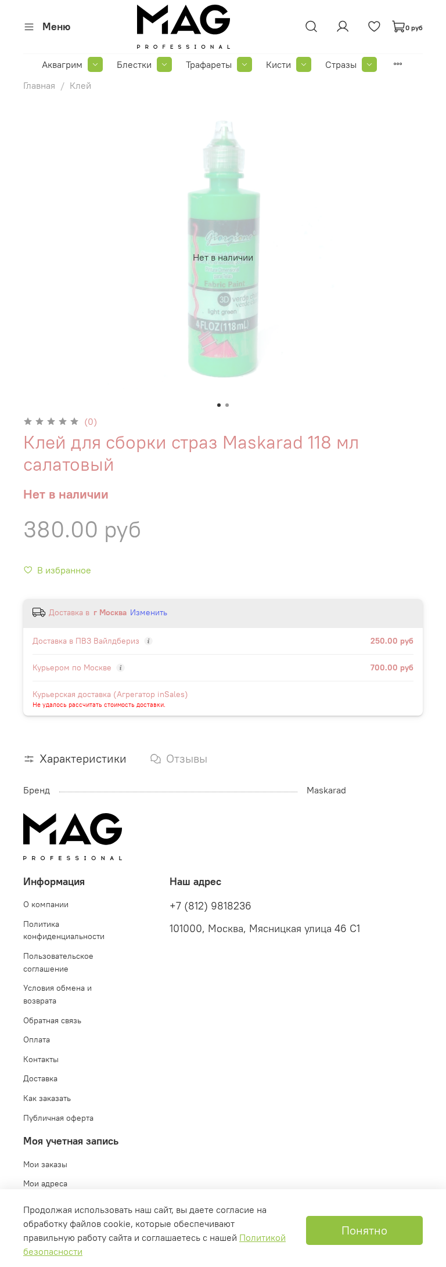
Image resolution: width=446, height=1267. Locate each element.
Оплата (36, 1039)
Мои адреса (45, 1183)
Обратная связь (52, 1020)
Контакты (41, 1059)
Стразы (341, 64)
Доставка (40, 1078)
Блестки (134, 64)
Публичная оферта (58, 1118)
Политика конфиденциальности (64, 930)
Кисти (278, 64)
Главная (39, 85)
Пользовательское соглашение (58, 962)
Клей (80, 85)
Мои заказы (45, 1164)
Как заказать (47, 1098)
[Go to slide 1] (219, 405)
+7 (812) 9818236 (210, 906)
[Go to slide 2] (227, 405)
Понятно (364, 1230)
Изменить (148, 612)
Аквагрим (62, 64)
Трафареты (209, 64)
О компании (46, 904)
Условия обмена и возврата (57, 994)
